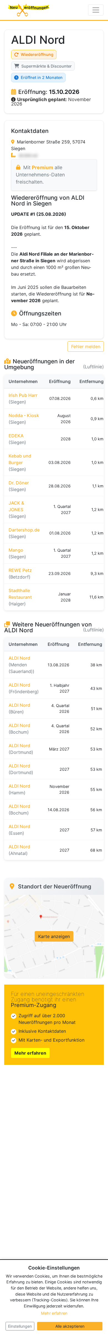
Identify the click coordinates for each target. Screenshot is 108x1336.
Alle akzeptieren (69, 1326)
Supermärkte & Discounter (46, 66)
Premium (42, 167)
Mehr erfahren (30, 1053)
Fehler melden (85, 346)
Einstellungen (20, 1326)
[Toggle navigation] (96, 10)
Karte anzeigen (54, 936)
